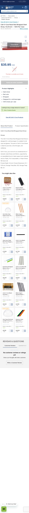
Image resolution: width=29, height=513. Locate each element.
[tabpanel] (14, 149)
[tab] (2, 60)
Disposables (11, 16)
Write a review (24, 28)
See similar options (14, 46)
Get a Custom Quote (10, 110)
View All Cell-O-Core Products (9, 22)
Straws (16, 17)
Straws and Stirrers (6, 17)
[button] (23, 7)
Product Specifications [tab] (22, 126)
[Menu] (2, 7)
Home (3, 16)
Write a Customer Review (14, 362)
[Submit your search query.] (27, 11)
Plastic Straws (5, 19)
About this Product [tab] (7, 126)
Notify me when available (14, 82)
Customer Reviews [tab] (10, 345)
